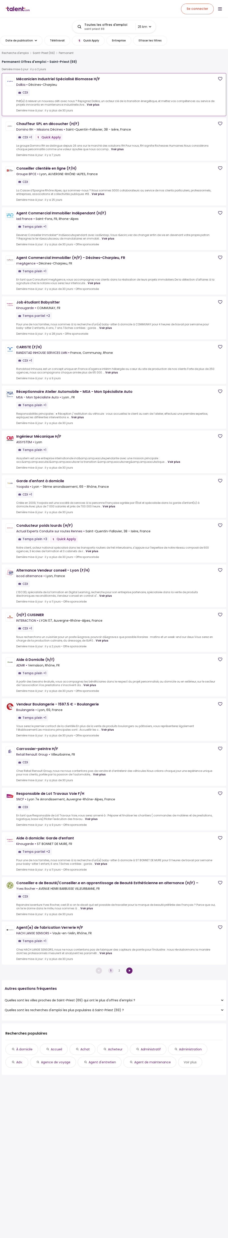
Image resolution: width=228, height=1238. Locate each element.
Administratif (151, 1049)
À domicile (24, 1049)
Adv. (19, 1062)
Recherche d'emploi (15, 53)
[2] (129, 970)
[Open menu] (220, 9)
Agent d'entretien (102, 1062)
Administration (190, 1049)
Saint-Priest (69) (44, 53)
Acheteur (115, 1049)
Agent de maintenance (152, 1062)
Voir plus (93, 105)
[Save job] (220, 79)
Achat (85, 1049)
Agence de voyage (55, 1062)
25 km (142, 27)
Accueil (56, 1049)
